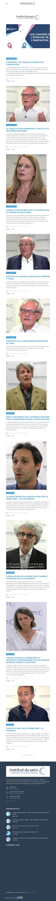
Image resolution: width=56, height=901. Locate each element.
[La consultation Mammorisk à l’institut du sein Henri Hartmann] (28, 104)
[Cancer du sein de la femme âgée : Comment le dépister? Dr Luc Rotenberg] (26, 544)
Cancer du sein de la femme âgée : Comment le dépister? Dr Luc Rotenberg (27, 577)
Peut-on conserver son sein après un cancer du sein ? (25, 826)
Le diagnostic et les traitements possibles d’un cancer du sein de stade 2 (30, 838)
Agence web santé (10, 801)
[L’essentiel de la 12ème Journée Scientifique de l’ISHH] (28, 316)
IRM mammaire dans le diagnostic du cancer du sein (25, 832)
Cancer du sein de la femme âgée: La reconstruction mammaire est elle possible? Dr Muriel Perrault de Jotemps (28, 660)
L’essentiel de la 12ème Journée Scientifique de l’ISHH (27, 342)
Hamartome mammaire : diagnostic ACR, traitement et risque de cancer (30, 819)
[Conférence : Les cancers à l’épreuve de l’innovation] (28, 33)
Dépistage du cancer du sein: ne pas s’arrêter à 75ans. (28, 277)
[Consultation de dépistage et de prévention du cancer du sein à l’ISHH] (26, 178)
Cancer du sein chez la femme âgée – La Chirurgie (24, 729)
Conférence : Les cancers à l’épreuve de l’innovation (25, 63)
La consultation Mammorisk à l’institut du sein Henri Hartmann (27, 129)
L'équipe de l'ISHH (15, 78)
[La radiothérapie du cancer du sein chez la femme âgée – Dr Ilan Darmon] (26, 465)
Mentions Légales (32, 892)
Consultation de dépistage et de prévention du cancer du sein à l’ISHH (27, 211)
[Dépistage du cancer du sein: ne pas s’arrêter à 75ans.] (28, 252)
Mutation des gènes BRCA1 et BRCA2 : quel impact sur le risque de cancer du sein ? (30, 813)
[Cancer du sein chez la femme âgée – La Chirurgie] (28, 704)
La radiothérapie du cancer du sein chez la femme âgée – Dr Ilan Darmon (27, 497)
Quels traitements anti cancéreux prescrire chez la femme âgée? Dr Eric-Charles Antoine (28, 418)
